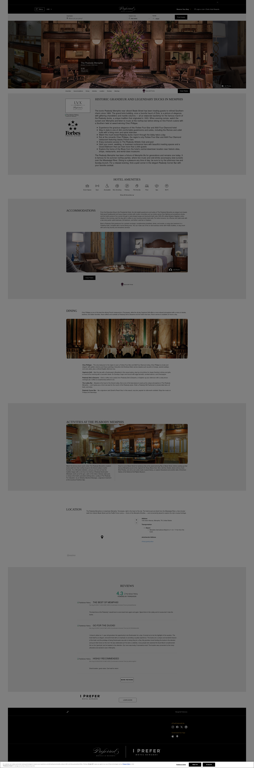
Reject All (195, 764)
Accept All (209, 764)
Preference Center (181, 764)
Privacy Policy (126, 764)
